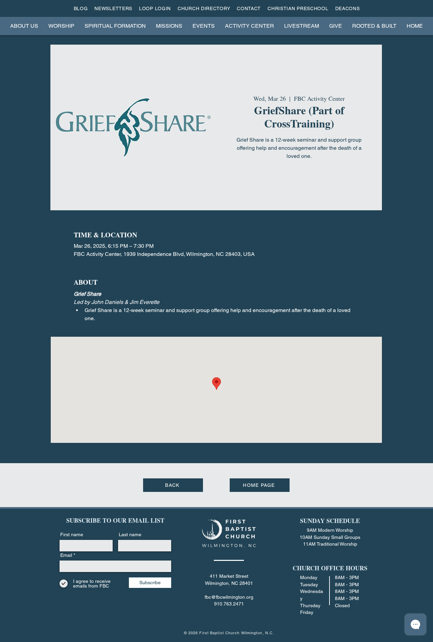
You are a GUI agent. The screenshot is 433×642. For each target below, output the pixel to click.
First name (71, 534)
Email (66, 555)
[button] (24, 26)
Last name (130, 534)
